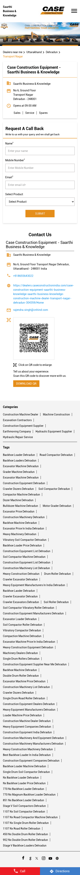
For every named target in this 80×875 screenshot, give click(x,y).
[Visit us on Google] (29, 857)
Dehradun (52, 52)
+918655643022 (23, 275)
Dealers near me (12, 52)
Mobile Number (15, 160)
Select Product (14, 194)
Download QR (26, 383)
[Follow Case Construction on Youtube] (50, 857)
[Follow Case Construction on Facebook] (23, 857)
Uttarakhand (34, 52)
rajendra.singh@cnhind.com (30, 309)
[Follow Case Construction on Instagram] (43, 857)
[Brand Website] (57, 857)
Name (9, 143)
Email (9, 177)
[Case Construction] (52, 11)
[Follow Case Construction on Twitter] (36, 857)
